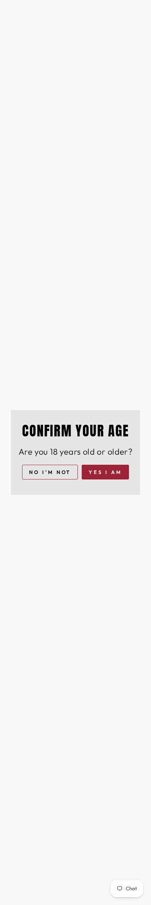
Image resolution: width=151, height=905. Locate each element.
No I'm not (50, 472)
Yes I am (105, 472)
